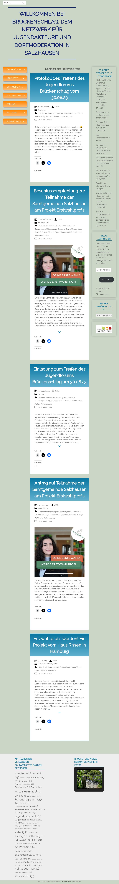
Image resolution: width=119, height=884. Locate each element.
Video (39, 865)
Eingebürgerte (53, 512)
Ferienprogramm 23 (42, 401)
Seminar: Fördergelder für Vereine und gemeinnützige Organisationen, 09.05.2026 (103, 218)
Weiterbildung (23, 872)
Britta (57, 107)
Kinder (20, 823)
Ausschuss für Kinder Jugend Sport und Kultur (56, 226)
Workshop (25, 876)
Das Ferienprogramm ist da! (103, 138)
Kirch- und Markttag (32, 823)
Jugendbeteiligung (23, 809)
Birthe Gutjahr (25, 781)
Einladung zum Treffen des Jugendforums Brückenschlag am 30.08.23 (59, 375)
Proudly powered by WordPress (49, 881)
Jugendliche (27, 812)
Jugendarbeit (22, 803)
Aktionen (41, 398)
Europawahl (76, 512)
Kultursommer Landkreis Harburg (26, 829)
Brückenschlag (24, 784)
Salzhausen (26, 847)
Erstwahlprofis (44, 113)
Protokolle (42, 110)
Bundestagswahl (41, 229)
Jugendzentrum (25, 819)
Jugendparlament (70, 113)
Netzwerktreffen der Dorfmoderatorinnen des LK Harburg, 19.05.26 (105, 162)
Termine (11, 104)
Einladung (59, 398)
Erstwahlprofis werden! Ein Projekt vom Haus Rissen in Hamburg (59, 645)
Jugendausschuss (26, 806)
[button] (84, 783)
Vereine (30, 865)
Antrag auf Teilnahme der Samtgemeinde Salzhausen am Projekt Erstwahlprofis (59, 489)
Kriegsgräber (20, 826)
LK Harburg (36, 836)
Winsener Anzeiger (42, 235)
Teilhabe (44, 670)
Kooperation (63, 515)
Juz (39, 820)
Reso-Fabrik (35, 843)
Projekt (57, 232)
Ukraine (38, 862)
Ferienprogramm (56, 113)
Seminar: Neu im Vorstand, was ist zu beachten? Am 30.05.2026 (103, 174)
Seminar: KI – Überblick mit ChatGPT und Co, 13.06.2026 (103, 149)
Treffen (37, 404)
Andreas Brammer (25, 777)
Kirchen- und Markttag (73, 401)
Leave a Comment (45, 120)
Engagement (36, 796)
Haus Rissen (39, 515)
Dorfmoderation (16, 87)
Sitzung (25, 859)
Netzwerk (20, 840)
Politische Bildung (47, 232)
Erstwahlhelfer (53, 667)
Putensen (57, 116)
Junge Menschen (51, 515)
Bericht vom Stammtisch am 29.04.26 (103, 186)
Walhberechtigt (49, 518)
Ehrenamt (61, 229)
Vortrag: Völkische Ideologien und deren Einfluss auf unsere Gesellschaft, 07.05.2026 (103, 200)
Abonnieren (106, 279)
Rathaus (26, 843)
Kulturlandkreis (32, 826)
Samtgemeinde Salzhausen (71, 232)
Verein (19, 865)
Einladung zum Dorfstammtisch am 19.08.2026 (103, 115)
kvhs (21, 832)
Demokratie (52, 229)
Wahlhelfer (39, 518)
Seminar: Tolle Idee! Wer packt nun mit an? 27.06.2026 (102, 126)
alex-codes (77, 881)
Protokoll (49, 116)
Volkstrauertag (67, 116)
